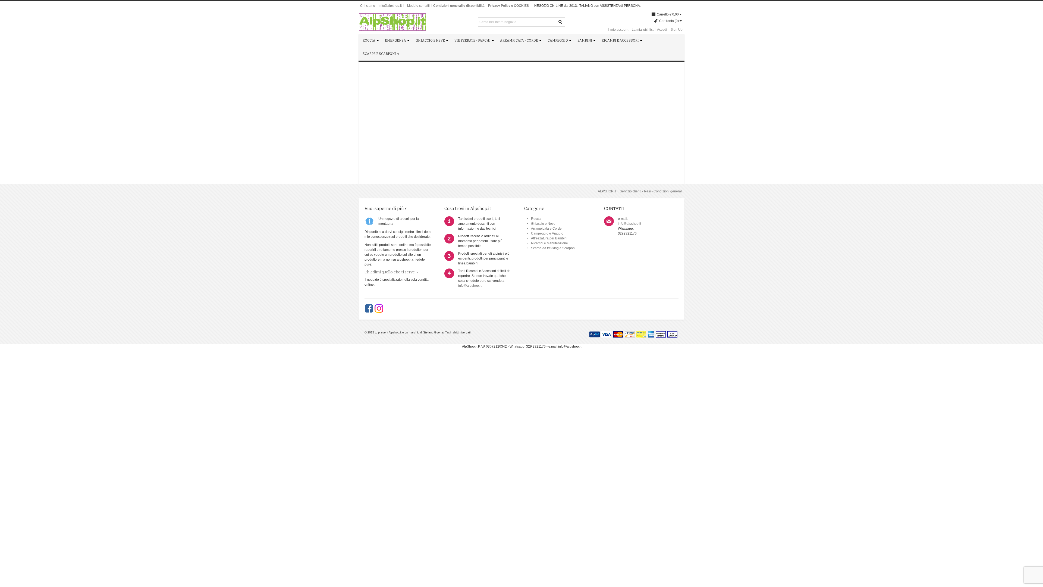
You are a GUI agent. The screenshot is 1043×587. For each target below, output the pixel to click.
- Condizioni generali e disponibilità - (458, 6)
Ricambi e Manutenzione (549, 243)
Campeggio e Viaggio (547, 233)
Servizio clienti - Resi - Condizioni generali (651, 191)
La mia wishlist (643, 30)
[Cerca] (560, 22)
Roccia (536, 219)
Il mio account (618, 30)
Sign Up (677, 30)
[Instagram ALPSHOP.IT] (379, 308)
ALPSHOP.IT (607, 191)
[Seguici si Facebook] (369, 308)
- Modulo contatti (417, 6)
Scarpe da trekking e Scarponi (553, 248)
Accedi (662, 30)
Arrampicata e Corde (546, 228)
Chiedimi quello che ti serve (390, 272)
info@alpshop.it (390, 6)
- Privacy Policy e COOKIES (507, 6)
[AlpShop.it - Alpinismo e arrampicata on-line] (392, 22)
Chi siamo (367, 6)
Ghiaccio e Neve (543, 224)
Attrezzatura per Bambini (549, 238)
